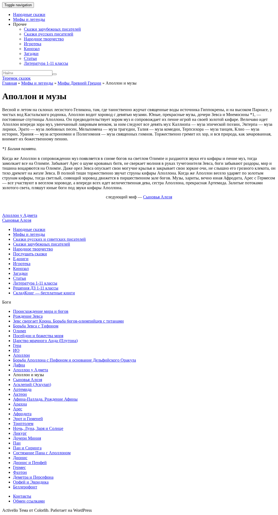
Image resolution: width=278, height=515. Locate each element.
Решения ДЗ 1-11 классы (35, 288)
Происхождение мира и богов (40, 311)
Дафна (19, 365)
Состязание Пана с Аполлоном (42, 452)
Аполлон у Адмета (19, 215)
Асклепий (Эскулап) (32, 384)
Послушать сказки (30, 254)
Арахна (20, 404)
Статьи (30, 58)
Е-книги (21, 258)
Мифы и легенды (29, 19)
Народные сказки (29, 14)
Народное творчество (44, 39)
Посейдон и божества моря (38, 335)
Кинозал (32, 48)
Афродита (22, 413)
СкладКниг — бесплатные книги (44, 293)
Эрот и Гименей (28, 418)
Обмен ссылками (29, 501)
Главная (9, 83)
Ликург (20, 433)
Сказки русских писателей (48, 34)
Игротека (32, 43)
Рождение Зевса (28, 316)
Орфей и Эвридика (31, 482)
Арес (17, 409)
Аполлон (21, 355)
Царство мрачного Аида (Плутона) (45, 340)
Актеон (20, 394)
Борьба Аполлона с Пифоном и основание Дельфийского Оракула (74, 360)
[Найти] (54, 74)
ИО (16, 350)
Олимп (19, 331)
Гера (17, 345)
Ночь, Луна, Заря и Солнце (38, 428)
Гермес (19, 467)
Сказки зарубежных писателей (52, 29)
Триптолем (23, 423)
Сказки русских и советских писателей (49, 239)
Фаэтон (20, 472)
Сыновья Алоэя (16, 220)
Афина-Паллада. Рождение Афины (45, 399)
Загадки (31, 53)
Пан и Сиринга (27, 448)
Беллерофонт (25, 487)
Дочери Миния (27, 438)
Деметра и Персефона (33, 477)
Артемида (22, 389)
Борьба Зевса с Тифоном (35, 326)
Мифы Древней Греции (79, 83)
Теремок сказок (16, 78)
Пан (17, 443)
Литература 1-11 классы (46, 63)
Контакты (22, 496)
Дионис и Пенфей (30, 462)
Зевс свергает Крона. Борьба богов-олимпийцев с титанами (68, 321)
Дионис (20, 457)
